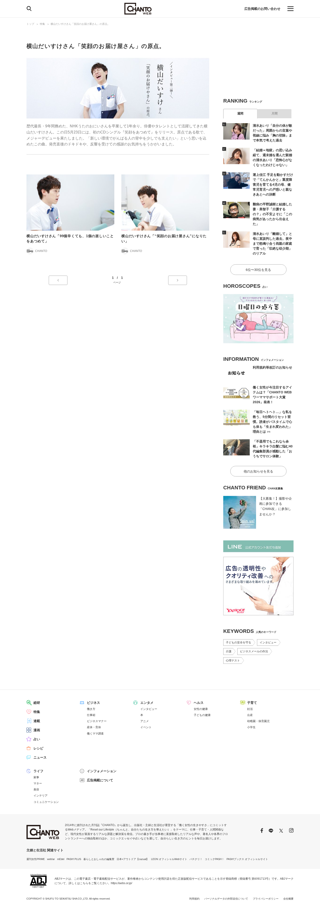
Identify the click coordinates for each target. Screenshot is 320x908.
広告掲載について (100, 780)
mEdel (60, 859)
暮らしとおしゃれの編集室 (98, 859)
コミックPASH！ (214, 859)
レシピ (38, 748)
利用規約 (194, 898)
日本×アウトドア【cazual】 (133, 859)
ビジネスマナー (97, 721)
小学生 (251, 727)
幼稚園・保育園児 (258, 721)
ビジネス (93, 703)
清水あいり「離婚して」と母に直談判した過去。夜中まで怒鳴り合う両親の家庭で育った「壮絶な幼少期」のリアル (272, 243)
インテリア (40, 795)
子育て (252, 703)
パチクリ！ (196, 859)
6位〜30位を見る (258, 270)
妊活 (250, 709)
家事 (36, 777)
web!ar (51, 859)
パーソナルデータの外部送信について (226, 898)
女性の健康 (201, 709)
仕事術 (91, 715)
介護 (228, 651)
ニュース (40, 757)
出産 (250, 715)
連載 (36, 721)
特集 (42, 23)
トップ (30, 23)
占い (36, 739)
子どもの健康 (202, 715)
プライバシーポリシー (266, 898)
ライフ (38, 771)
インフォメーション (101, 771)
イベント (146, 727)
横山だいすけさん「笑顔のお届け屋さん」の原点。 (80, 23)
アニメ (144, 721)
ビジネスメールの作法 (254, 651)
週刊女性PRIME (35, 859)
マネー (37, 783)
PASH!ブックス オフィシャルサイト (247, 859)
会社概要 (288, 898)
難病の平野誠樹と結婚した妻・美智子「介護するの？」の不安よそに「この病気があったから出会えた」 (272, 214)
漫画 (36, 730)
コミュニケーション (46, 802)
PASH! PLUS (74, 859)
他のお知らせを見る (258, 471)
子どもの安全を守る (238, 642)
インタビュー (268, 642)
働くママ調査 (95, 733)
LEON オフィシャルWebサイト (169, 859)
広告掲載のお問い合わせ (262, 9)
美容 (36, 789)
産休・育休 (94, 727)
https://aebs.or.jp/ (121, 883)
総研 (36, 703)
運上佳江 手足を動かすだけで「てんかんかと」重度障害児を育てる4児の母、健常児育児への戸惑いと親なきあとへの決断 (273, 184)
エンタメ (146, 703)
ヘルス (199, 703)
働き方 (91, 709)
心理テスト (233, 660)
